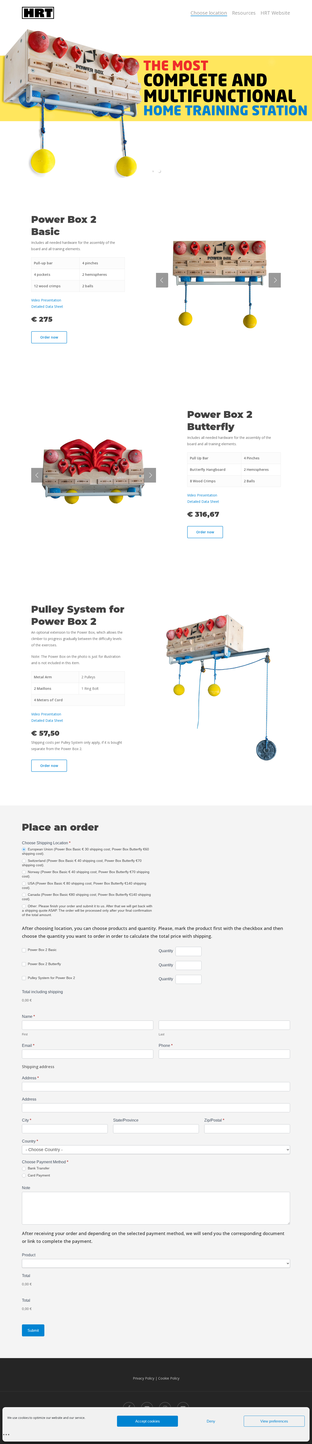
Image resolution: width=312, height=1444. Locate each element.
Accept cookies (147, 1421)
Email (28, 1045)
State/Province (125, 1120)
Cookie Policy (168, 1378)
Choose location (209, 12)
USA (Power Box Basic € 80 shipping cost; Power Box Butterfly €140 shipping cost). (84, 885)
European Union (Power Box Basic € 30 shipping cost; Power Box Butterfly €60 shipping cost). (85, 851)
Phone (166, 1045)
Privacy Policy (143, 1378)
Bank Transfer (38, 1168)
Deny (211, 1421)
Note (26, 1188)
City (26, 1120)
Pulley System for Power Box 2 (51, 978)
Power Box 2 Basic (42, 950)
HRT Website (275, 12)
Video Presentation (46, 300)
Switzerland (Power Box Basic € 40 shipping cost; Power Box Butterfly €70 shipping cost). (82, 863)
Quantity (166, 951)
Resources (244, 12)
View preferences (274, 1421)
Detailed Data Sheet (47, 306)
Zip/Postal (214, 1120)
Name (28, 1016)
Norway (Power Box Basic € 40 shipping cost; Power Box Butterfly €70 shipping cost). (85, 874)
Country (30, 1141)
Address (30, 1078)
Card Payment (38, 1175)
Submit (33, 1330)
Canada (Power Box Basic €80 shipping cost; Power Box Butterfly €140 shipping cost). (86, 897)
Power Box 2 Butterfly (44, 964)
